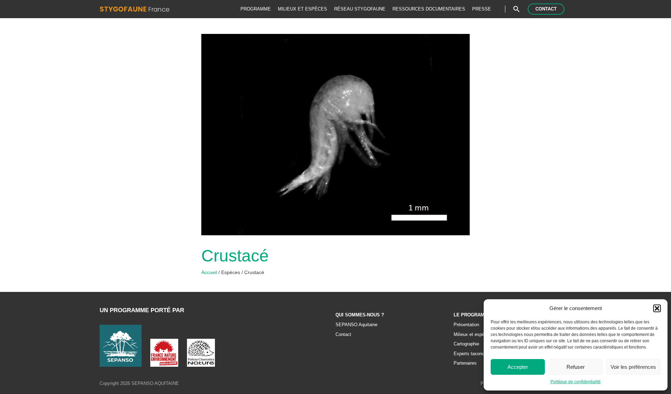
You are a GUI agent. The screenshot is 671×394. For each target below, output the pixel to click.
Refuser (576, 367)
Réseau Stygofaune (359, 9)
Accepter (517, 367)
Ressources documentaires (428, 9)
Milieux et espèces (302, 9)
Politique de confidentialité (575, 381)
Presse (481, 9)
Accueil (209, 272)
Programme (255, 9)
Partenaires (465, 363)
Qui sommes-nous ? (360, 315)
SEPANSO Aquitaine (356, 324)
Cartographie (466, 344)
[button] (657, 308)
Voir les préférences (633, 367)
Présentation (466, 324)
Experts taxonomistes (476, 353)
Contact (546, 9)
